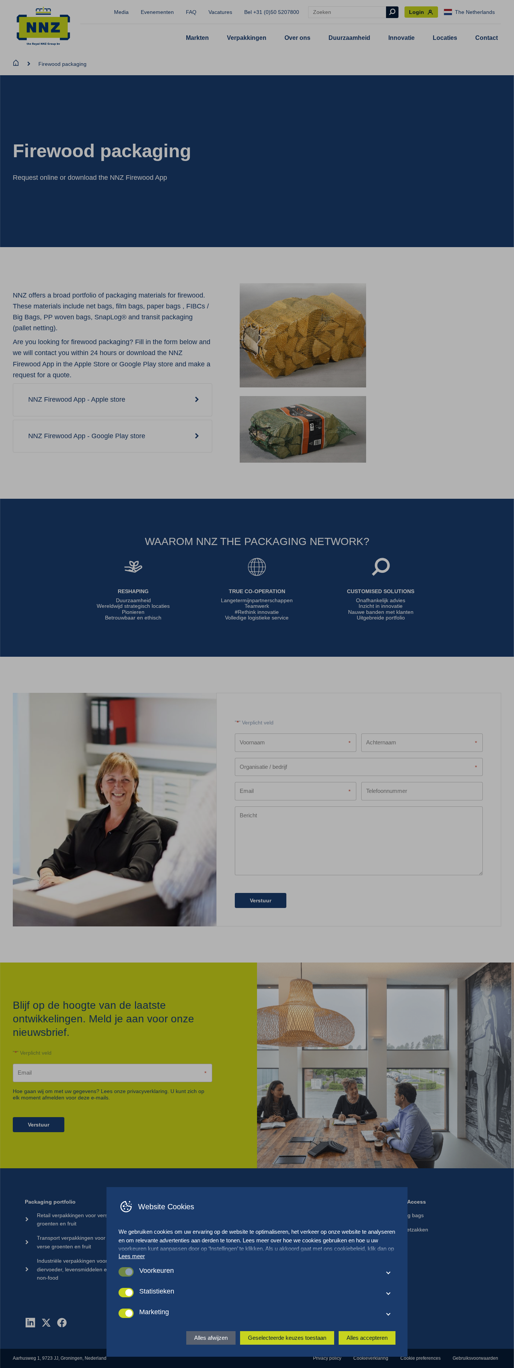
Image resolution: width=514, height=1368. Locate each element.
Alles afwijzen (211, 1338)
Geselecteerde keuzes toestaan (287, 1338)
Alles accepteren (367, 1338)
